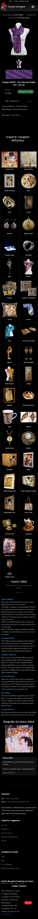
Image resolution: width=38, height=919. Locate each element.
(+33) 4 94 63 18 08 (21, 1)
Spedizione (5, 829)
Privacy (3, 841)
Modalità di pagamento (9, 837)
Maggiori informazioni (9, 773)
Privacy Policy (6, 914)
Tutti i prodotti (13, 15)
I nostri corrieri (6, 833)
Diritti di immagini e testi (10, 868)
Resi (2, 861)
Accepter (28, 903)
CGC (3, 857)
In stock (4, 825)
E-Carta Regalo (6, 864)
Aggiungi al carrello (26, 92)
